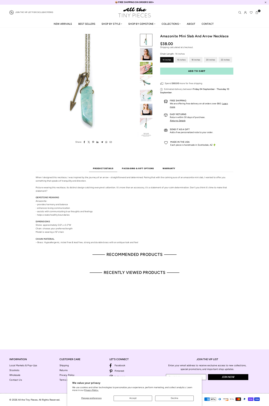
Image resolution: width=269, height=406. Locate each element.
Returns (63, 370)
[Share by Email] (111, 142)
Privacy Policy (67, 375)
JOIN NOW (228, 377)
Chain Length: (172, 54)
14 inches (167, 60)
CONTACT (208, 23)
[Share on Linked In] (97, 142)
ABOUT (191, 23)
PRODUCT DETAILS (103, 168)
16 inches (181, 60)
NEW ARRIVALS (63, 23)
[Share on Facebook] (84, 142)
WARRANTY (169, 168)
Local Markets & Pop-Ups (23, 365)
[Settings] (245, 12)
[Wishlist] (251, 12)
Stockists (14, 370)
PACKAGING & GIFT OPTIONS (138, 168)
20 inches (210, 60)
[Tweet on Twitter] (89, 142)
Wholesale (14, 375)
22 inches (225, 60)
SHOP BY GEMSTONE (140, 23)
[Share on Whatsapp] (106, 142)
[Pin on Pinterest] (93, 142)
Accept (133, 398)
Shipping (164, 47)
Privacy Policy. (91, 390)
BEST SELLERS (86, 23)
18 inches (195, 60)
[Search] (240, 12)
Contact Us (15, 379)
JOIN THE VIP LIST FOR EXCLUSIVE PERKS (34, 12)
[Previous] (40, 85)
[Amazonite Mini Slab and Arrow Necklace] (146, 40)
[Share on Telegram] (102, 142)
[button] (257, 12)
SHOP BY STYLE (110, 23)
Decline (174, 398)
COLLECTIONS (170, 23)
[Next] (134, 85)
